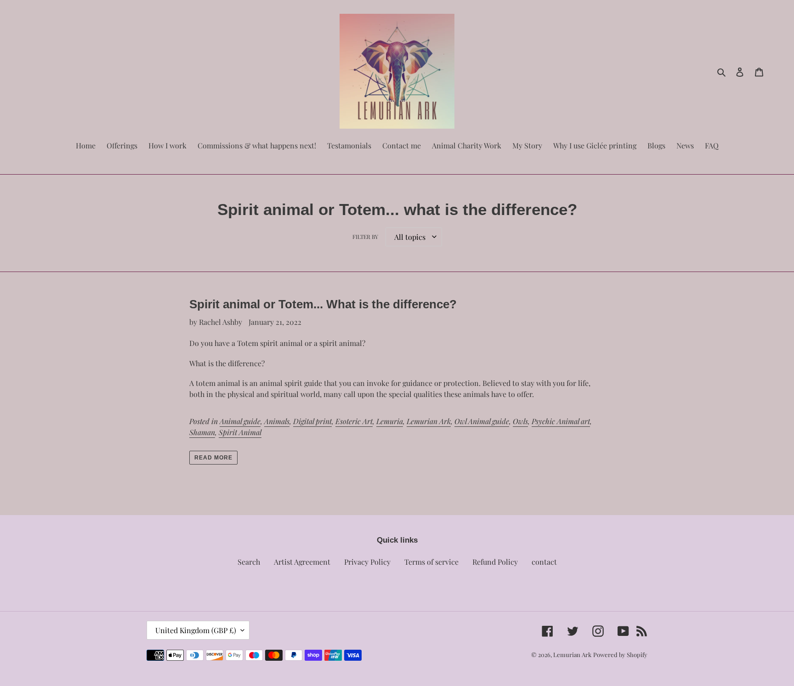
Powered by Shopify (620, 654)
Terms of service (431, 562)
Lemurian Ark (429, 421)
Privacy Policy (367, 562)
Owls (520, 421)
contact (544, 562)
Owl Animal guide (481, 421)
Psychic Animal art (561, 421)
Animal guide (240, 421)
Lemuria (389, 421)
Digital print (312, 421)
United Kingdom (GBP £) (195, 630)
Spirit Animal (240, 432)
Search (249, 562)
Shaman (202, 432)
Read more (213, 457)
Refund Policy (495, 562)
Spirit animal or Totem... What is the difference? (323, 304)
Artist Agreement (302, 562)
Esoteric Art (354, 421)
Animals (276, 421)
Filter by (365, 236)
